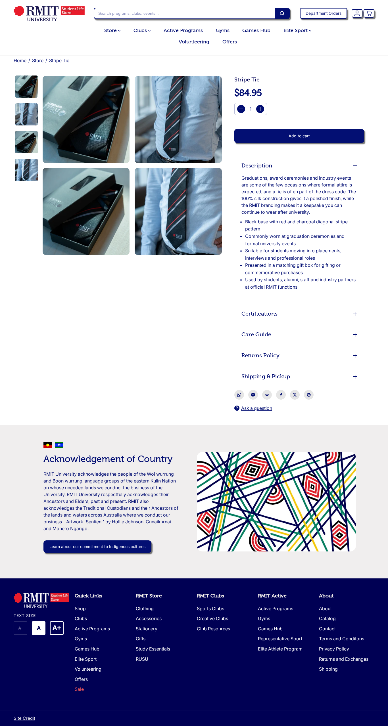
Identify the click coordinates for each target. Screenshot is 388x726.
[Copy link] (267, 395)
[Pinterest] (309, 395)
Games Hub (256, 30)
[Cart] (369, 13)
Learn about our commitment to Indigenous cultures (97, 546)
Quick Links (88, 596)
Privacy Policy (334, 649)
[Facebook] (281, 395)
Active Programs (183, 30)
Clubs (140, 30)
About (326, 596)
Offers (229, 42)
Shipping (328, 669)
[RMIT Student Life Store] (49, 13)
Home (20, 60)
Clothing (145, 608)
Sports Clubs (210, 608)
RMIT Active (272, 596)
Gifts (140, 638)
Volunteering (194, 42)
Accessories (149, 618)
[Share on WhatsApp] (239, 395)
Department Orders (323, 13)
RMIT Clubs (210, 596)
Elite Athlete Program (280, 649)
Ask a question (256, 408)
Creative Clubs (212, 618)
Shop (80, 608)
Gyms (223, 30)
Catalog (327, 618)
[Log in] (357, 13)
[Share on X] (295, 395)
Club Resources (213, 628)
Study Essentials (153, 649)
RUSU (142, 659)
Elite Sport (296, 30)
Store (111, 30)
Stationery (146, 628)
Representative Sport (280, 638)
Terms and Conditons (341, 638)
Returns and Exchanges (343, 659)
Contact (327, 628)
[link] (41, 600)
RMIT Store (149, 596)
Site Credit (24, 718)
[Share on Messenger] (253, 395)
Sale (79, 689)
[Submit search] (282, 13)
